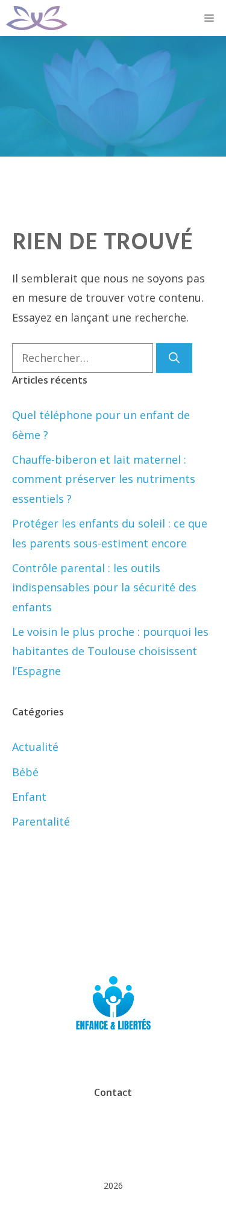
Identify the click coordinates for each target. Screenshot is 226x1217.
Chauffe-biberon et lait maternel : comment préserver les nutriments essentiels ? (103, 479)
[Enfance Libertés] (36, 18)
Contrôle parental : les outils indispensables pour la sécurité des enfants (104, 587)
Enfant (29, 796)
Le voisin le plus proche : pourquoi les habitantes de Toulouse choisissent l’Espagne (110, 651)
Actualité (35, 746)
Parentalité (41, 821)
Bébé (25, 772)
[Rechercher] (174, 358)
